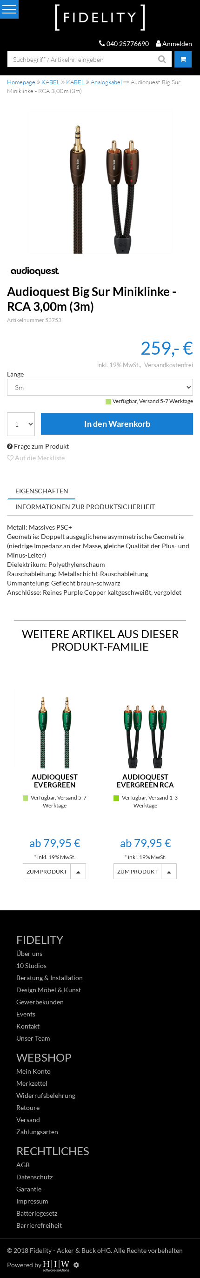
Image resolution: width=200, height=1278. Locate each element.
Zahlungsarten (37, 1132)
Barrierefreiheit (39, 1225)
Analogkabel (106, 82)
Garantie (28, 1189)
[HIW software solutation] (57, 1265)
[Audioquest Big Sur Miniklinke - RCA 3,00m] (100, 181)
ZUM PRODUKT (47, 871)
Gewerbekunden (40, 1002)
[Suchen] (162, 59)
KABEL (50, 82)
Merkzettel (31, 1083)
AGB (23, 1165)
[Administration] (76, 1265)
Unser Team (33, 1038)
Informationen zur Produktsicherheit (85, 507)
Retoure (28, 1107)
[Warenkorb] (183, 59)
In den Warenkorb (117, 424)
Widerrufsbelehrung (45, 1095)
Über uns (29, 953)
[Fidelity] (100, 17)
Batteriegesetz (36, 1213)
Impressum (32, 1201)
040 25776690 (127, 43)
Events (25, 1014)
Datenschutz (34, 1177)
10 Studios (31, 965)
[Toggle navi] (9, 9)
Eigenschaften (41, 491)
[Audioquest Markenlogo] (100, 271)
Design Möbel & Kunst (48, 990)
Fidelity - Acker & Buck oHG (70, 1250)
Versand (28, 1119)
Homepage (21, 82)
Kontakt (28, 1026)
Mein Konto (33, 1071)
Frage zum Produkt (41, 446)
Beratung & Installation (49, 978)
